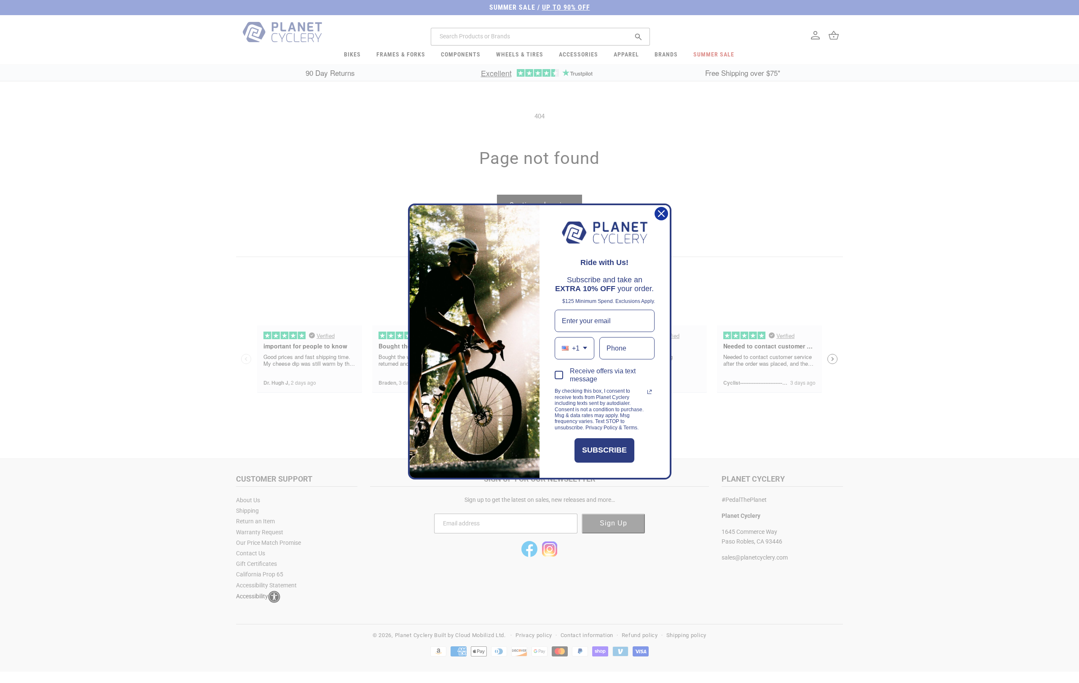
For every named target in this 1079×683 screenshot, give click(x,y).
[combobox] (574, 348)
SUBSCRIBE (604, 450)
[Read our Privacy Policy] (649, 392)
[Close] (661, 214)
